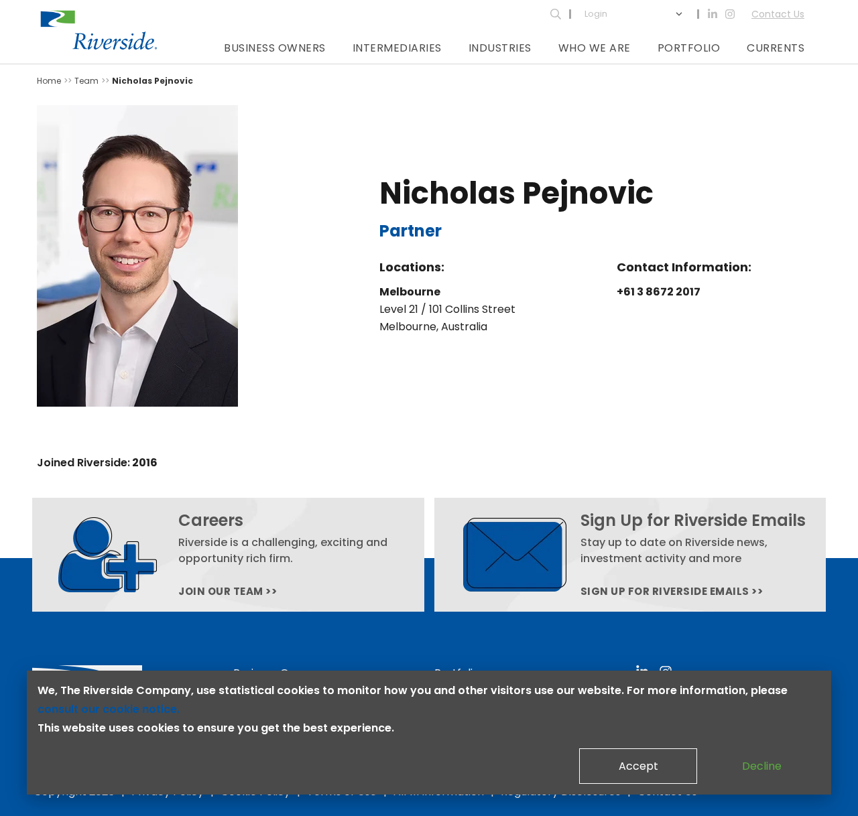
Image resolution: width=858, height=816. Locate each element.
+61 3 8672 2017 (658, 291)
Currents (775, 48)
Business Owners (275, 48)
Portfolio (689, 48)
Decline (762, 766)
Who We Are (594, 48)
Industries (500, 48)
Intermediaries (397, 48)
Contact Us (777, 14)
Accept (638, 766)
